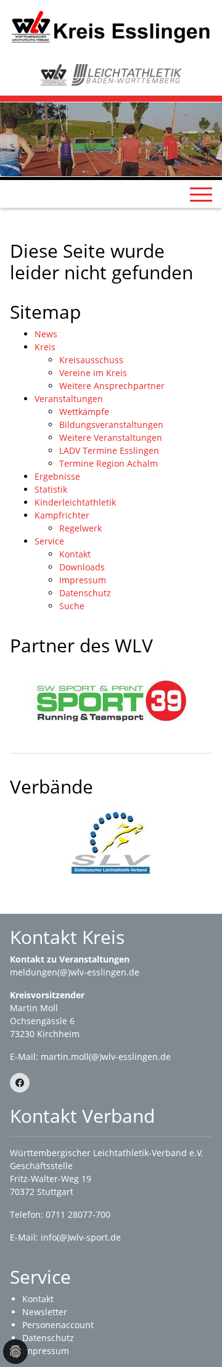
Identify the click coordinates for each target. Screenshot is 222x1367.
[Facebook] (20, 1083)
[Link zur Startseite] (111, 26)
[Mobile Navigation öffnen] (201, 194)
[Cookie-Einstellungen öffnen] (15, 1351)
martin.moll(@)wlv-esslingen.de (106, 1056)
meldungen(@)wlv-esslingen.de (74, 972)
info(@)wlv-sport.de (81, 1237)
